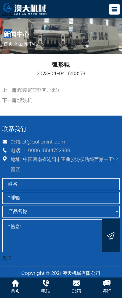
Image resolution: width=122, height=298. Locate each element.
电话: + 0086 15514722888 (40, 150)
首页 (8, 44)
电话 (46, 291)
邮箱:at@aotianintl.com (38, 142)
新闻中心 (28, 44)
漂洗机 (25, 100)
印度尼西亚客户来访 (39, 90)
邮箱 (76, 291)
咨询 (107, 291)
